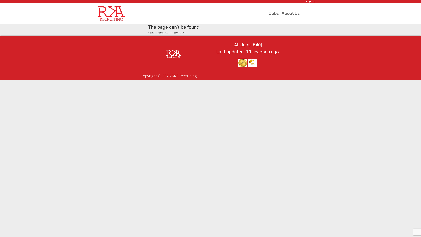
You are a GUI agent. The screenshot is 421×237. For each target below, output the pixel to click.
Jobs (274, 13)
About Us (291, 13)
